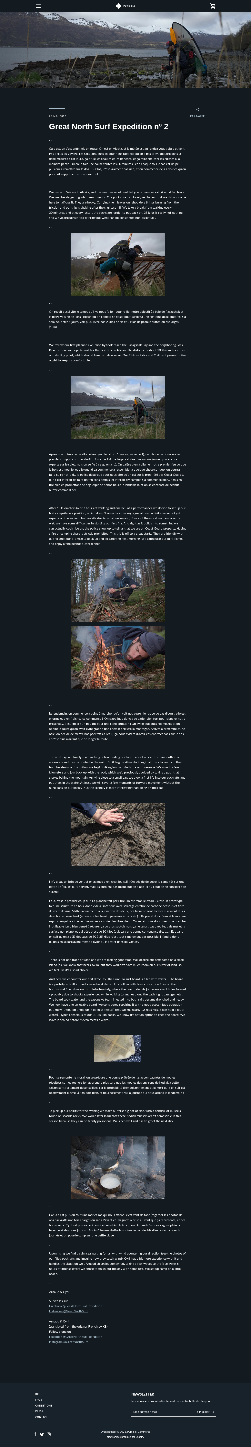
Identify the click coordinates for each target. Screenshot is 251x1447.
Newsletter (142, 1394)
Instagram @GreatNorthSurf (68, 1311)
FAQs (38, 1399)
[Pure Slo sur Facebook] (35, 1434)
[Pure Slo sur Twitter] (42, 1434)
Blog (39, 1394)
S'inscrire (203, 1412)
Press (39, 1411)
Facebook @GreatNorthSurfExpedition (75, 1306)
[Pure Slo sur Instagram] (49, 1434)
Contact (41, 1417)
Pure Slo (131, 1431)
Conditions (43, 1405)
